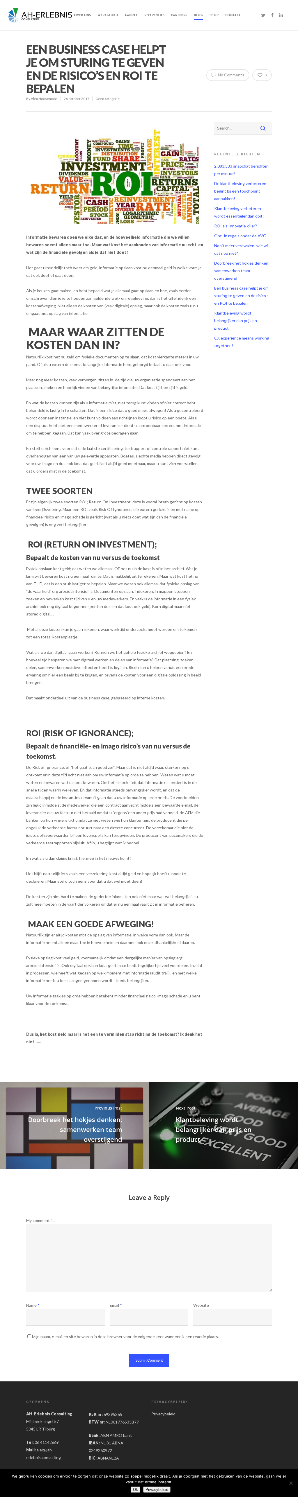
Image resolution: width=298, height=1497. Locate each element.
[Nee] (291, 1483)
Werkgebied (107, 15)
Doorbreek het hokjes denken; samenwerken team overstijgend (241, 271)
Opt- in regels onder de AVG (240, 235)
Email (116, 1305)
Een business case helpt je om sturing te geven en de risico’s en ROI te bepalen (241, 296)
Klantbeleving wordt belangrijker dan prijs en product (235, 320)
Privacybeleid (163, 1413)
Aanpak (131, 15)
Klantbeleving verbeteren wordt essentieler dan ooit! (239, 212)
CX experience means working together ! (241, 341)
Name (33, 1305)
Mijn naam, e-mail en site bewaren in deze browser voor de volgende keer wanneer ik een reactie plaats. (125, 1336)
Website (201, 1305)
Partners (179, 15)
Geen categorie (107, 98)
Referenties (154, 15)
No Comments (230, 74)
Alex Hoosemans (44, 98)
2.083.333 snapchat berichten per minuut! (241, 170)
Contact (233, 15)
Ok (135, 1489)
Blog (198, 15)
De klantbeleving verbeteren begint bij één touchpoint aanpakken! (240, 191)
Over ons (82, 15)
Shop (214, 15)
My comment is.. (40, 1220)
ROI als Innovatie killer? (235, 225)
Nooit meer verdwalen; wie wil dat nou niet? (241, 249)
